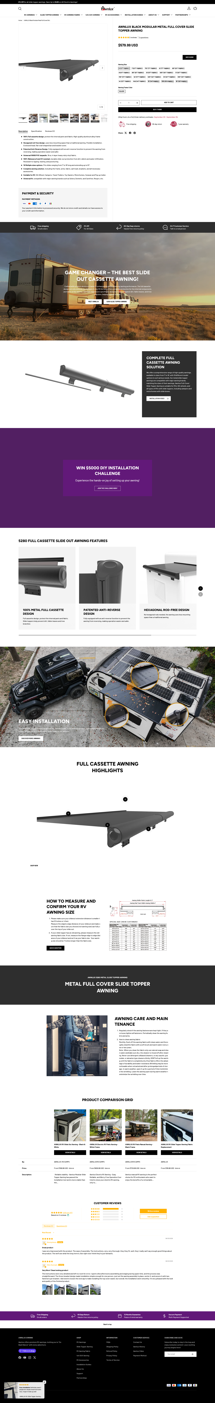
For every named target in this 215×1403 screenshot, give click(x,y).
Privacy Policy (111, 1355)
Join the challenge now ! (108, 488)
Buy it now (157, 109)
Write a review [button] (153, 1211)
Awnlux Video (138, 1351)
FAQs (108, 1342)
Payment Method (139, 1355)
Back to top (107, 1324)
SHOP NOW (34, 866)
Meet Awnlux (93, 302)
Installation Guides (134, 15)
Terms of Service (113, 1360)
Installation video (156, 398)
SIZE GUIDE (190, 57)
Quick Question (55, 948)
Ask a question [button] (153, 1217)
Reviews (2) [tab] (50, 131)
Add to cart (169, 102)
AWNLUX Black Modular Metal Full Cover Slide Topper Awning (37, 20)
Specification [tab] (36, 131)
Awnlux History (139, 1346)
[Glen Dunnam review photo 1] (47, 1289)
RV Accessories (112, 15)
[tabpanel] (62, 159)
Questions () (62, 1226)
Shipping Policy (112, 1346)
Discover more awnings (31, 738)
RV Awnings (29, 15)
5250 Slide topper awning (117, 302)
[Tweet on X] (125, 133)
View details (70, 1152)
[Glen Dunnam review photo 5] (95, 1289)
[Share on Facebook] (130, 133)
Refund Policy (111, 1351)
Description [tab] (23, 131)
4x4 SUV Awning (93, 15)
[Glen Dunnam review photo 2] (59, 1289)
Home (20, 20)
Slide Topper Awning (49, 15)
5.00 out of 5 (67, 1212)
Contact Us (137, 1342)
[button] (195, 8)
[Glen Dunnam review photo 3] (71, 1289)
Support (166, 15)
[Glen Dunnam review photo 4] (83, 1289)
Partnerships (181, 15)
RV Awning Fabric (72, 15)
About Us (152, 15)
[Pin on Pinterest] (134, 133)
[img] (47, 1239)
